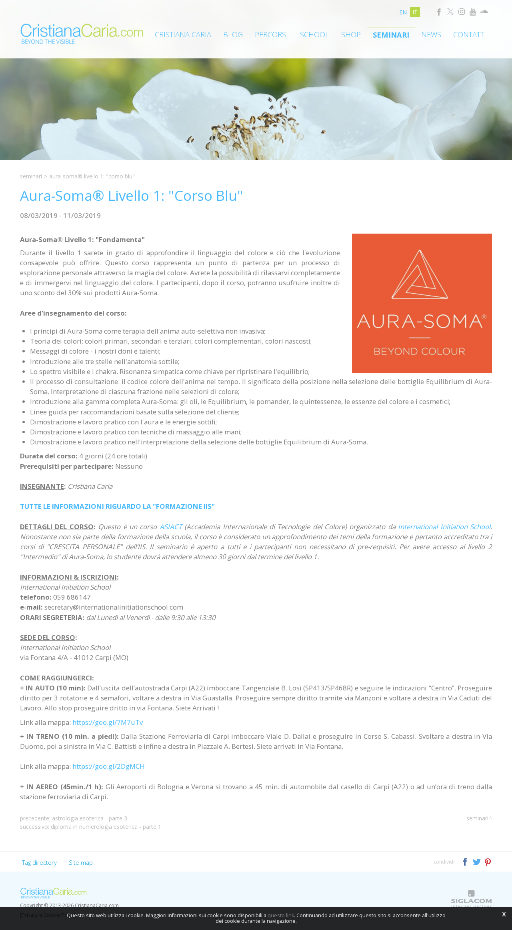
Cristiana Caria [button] (183, 34)
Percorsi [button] (271, 34)
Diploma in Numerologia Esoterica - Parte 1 (106, 826)
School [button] (314, 34)
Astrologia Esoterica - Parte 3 (89, 818)
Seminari (391, 35)
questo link (281, 915)
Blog (233, 34)
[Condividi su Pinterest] (488, 861)
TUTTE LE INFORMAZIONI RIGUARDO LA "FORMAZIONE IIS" (117, 506)
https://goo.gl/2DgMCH (108, 766)
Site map (81, 862)
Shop (351, 34)
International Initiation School (444, 526)
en (403, 12)
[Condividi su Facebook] (466, 861)
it (415, 12)
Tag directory (39, 862)
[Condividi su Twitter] (477, 861)
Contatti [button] (469, 34)
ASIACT (171, 526)
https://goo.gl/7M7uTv (107, 722)
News (431, 34)
